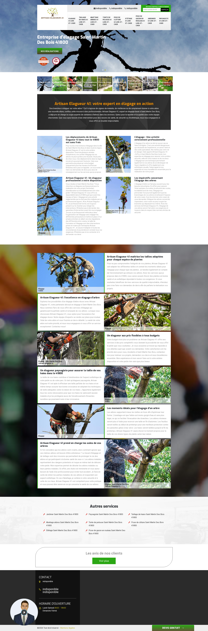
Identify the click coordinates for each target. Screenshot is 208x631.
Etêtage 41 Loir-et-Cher (128, 21)
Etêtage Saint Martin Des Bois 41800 (61, 530)
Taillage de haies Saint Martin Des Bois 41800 (147, 516)
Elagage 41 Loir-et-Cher (71, 21)
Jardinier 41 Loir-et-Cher (152, 21)
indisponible (101, 8)
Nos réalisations (50, 51)
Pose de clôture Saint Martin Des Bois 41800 (147, 524)
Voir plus (104, 560)
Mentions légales (67, 628)
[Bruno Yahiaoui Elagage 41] (52, 14)
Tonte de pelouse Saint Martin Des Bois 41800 (105, 524)
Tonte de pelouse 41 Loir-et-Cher (107, 20)
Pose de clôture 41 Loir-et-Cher (118, 20)
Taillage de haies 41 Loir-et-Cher (83, 20)
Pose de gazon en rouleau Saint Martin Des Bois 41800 (107, 532)
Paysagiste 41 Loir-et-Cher (163, 21)
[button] (103, 70)
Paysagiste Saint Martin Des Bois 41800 (106, 514)
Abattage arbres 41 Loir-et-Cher (94, 20)
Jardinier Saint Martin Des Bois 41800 (62, 514)
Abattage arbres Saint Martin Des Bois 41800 (62, 524)
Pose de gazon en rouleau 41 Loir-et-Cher (140, 21)
